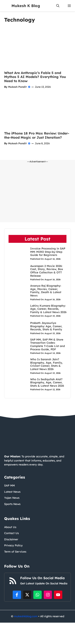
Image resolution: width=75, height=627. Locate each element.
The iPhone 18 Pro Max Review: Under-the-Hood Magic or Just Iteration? (36, 135)
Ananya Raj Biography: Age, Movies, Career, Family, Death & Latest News (45, 290)
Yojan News (11, 497)
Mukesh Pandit (17, 86)
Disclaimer (11, 539)
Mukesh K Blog (25, 5)
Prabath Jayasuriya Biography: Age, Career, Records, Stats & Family (46, 326)
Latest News (12, 491)
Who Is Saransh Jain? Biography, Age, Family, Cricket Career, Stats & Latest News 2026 (46, 364)
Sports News (12, 504)
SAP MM (9, 485)
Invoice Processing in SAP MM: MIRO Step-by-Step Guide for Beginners (47, 252)
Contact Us (11, 533)
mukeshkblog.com (26, 616)
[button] (58, 5)
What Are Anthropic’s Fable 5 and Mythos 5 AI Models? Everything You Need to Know (35, 77)
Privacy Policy (13, 545)
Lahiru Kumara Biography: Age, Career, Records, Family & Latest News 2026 (48, 309)
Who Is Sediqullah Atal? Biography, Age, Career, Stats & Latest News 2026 (47, 382)
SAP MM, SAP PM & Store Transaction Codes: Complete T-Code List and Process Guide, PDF (47, 344)
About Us (10, 527)
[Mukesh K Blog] (5, 5)
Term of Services (15, 551)
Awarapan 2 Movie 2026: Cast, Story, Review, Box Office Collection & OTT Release (46, 270)
